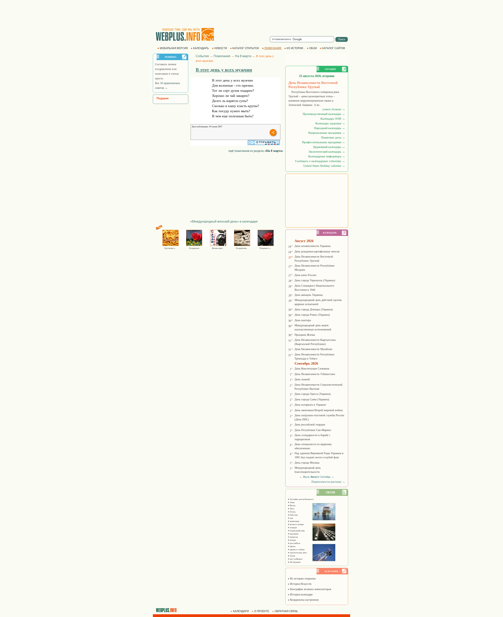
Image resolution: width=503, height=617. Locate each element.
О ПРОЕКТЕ (261, 611)
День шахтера (303, 320)
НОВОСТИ (221, 48)
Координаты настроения (304, 599)
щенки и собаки (297, 549)
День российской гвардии (310, 424)
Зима (292, 502)
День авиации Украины (309, 294)
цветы (292, 546)
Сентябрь (325, 476)
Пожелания (222, 56)
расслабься (294, 543)
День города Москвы (307, 462)
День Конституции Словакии (312, 368)
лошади (293, 527)
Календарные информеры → (326, 156)
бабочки (293, 515)
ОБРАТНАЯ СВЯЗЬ (286, 611)
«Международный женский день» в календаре (224, 221)
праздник (293, 534)
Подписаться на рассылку (328, 481)
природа (293, 537)
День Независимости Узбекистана (315, 374)
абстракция (294, 562)
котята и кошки (296, 524)
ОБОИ (313, 48)
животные (294, 521)
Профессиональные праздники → (323, 142)
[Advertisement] (251, 14)
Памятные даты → (333, 137)
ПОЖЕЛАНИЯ (273, 48)
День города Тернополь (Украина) (315, 280)
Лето (291, 508)
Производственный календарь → (324, 114)
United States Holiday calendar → (324, 165)
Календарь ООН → (332, 118)
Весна (292, 505)
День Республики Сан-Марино (313, 430)
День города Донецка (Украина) (314, 309)
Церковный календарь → (329, 147)
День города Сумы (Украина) (312, 399)
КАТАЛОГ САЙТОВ (333, 48)
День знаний (302, 379)
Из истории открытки (302, 578)
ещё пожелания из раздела (256, 150)
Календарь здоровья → (330, 123)
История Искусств (300, 583)
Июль (306, 476)
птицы (292, 540)
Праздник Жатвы (305, 334)
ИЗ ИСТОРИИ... (296, 48)
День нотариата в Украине (310, 404)
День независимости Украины (312, 246)
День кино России (305, 275)
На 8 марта (243, 56)
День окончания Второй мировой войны (319, 410)
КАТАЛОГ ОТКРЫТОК (246, 48)
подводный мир (297, 530)
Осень (292, 512)
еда (291, 518)
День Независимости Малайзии (313, 349)
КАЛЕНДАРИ (241, 611)
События (202, 56)
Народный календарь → (329, 128)
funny (292, 556)
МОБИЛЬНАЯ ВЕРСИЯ (173, 48)
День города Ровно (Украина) (312, 314)
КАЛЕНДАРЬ (201, 48)
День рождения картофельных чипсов (317, 251)
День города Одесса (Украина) (313, 393)
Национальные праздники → (326, 132)
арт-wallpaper (296, 559)
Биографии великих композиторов (310, 589)
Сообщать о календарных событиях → (320, 161)
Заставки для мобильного (301, 499)
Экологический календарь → (326, 151)
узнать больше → (333, 109)
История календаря (300, 594)
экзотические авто (298, 552)
